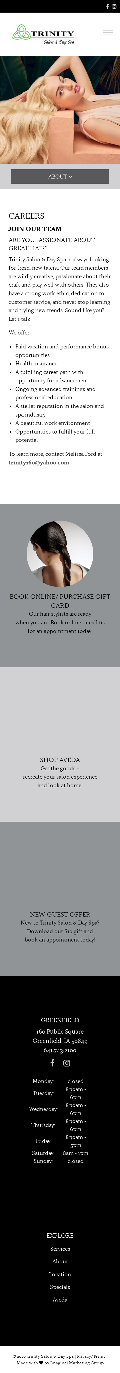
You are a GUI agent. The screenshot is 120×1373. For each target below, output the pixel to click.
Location (60, 1274)
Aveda (60, 1299)
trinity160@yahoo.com (39, 462)
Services (60, 1248)
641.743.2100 (60, 1050)
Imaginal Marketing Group (77, 1362)
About (60, 1261)
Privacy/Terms (91, 1356)
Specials (60, 1287)
